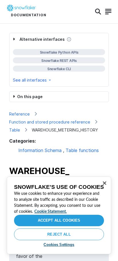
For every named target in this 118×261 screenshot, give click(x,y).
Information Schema (40, 150)
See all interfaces (30, 80)
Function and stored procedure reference (49, 122)
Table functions (82, 150)
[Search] (98, 12)
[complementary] (59, 60)
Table (14, 130)
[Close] (104, 183)
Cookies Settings (59, 244)
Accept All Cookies (59, 220)
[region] (59, 215)
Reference (19, 114)
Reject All (58, 234)
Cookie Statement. (50, 212)
